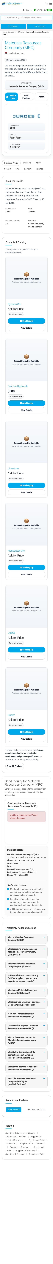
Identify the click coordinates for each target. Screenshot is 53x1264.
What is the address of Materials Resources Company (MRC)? (23, 1068)
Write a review (14, 1110)
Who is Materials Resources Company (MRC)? (21, 938)
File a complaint (37, 1109)
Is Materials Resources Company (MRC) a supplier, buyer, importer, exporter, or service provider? (23, 978)
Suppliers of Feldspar (15, 1154)
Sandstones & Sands (16, 32)
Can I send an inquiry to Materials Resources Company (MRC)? (23, 1027)
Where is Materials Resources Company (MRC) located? (21, 965)
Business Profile (11, 163)
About (41, 97)
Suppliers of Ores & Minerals (32, 1143)
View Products (26, 96)
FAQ (17, 169)
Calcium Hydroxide (18, 386)
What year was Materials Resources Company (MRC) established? (24, 1003)
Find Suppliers (40, 26)
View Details (26, 328)
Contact (7, 169)
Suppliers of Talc (36, 1154)
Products (27, 163)
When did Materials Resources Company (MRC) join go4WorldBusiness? (22, 1081)
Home (4, 32)
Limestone (13, 468)
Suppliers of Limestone (15, 1136)
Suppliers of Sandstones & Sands (20, 1133)
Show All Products (14, 766)
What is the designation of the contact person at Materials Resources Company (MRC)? (21, 1055)
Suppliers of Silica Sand (26, 1150)
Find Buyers (13, 26)
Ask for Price (16, 309)
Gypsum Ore (14, 304)
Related (39, 169)
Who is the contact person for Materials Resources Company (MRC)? (22, 1040)
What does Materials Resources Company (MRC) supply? (22, 991)
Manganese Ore (16, 550)
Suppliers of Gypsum (19, 1147)
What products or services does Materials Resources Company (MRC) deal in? (22, 952)
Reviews (28, 169)
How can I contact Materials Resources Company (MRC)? (21, 1015)
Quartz (11, 632)
